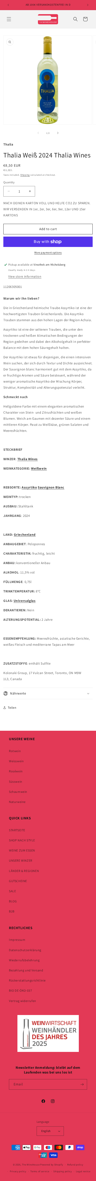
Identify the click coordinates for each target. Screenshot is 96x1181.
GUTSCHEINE (18, 881)
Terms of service (39, 1171)
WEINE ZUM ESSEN (22, 850)
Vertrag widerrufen (22, 1001)
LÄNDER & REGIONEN (24, 871)
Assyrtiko (29, 487)
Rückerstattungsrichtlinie (27, 980)
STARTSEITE (17, 830)
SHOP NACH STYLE (22, 840)
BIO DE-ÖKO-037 (20, 990)
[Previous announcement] (8, 5)
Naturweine (17, 802)
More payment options (48, 252)
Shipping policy (62, 1171)
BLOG (13, 901)
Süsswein (15, 782)
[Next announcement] (88, 5)
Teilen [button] (12, 708)
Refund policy (75, 1164)
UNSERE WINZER (20, 860)
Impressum (17, 940)
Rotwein (15, 751)
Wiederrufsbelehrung (24, 960)
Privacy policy (18, 1171)
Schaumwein (18, 792)
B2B (12, 911)
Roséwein (16, 771)
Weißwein (39, 468)
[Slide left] (38, 133)
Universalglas (25, 600)
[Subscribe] (82, 1084)
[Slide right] (58, 133)
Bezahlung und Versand (26, 970)
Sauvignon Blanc (51, 487)
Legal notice (83, 1171)
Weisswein (16, 761)
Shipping (25, 174)
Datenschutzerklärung (25, 950)
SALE (12, 891)
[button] (9, 19)
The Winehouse (31, 1164)
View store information (24, 276)
